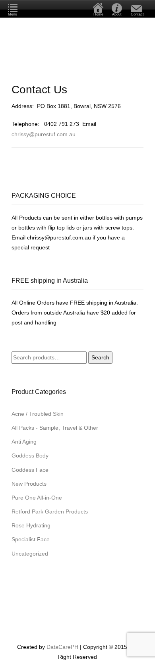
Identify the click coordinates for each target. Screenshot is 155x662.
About (117, 14)
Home (98, 14)
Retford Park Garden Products (50, 511)
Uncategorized (30, 553)
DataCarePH (62, 647)
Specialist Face (31, 539)
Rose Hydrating (31, 525)
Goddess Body (30, 455)
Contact (137, 14)
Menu (12, 14)
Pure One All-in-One (37, 497)
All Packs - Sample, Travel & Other (55, 428)
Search (100, 357)
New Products (29, 484)
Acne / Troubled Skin (38, 414)
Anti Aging (24, 441)
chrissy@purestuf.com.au (44, 134)
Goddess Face (30, 470)
